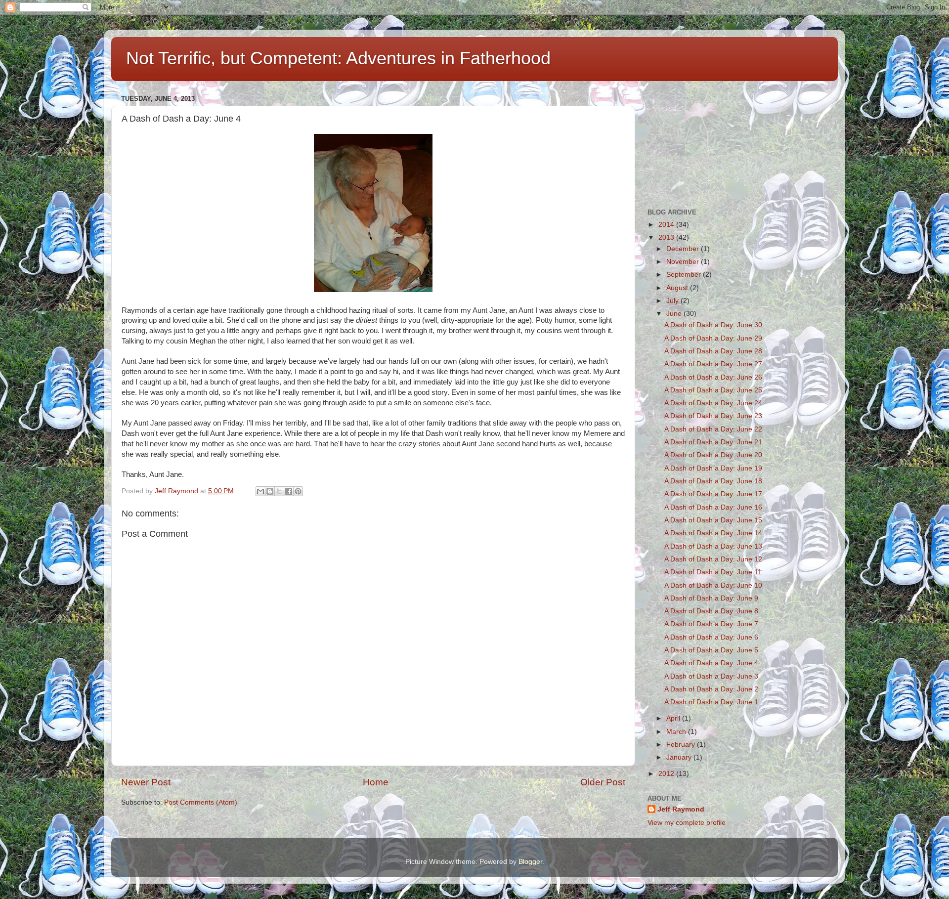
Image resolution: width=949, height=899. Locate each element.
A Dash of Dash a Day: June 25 (713, 390)
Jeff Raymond (680, 809)
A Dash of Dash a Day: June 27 (713, 364)
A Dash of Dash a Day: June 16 (713, 507)
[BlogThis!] (270, 491)
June (675, 313)
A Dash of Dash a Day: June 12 (713, 559)
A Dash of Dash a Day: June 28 (713, 351)
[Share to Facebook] (289, 491)
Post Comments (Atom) (200, 802)
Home (375, 782)
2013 (667, 237)
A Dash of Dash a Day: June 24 (713, 403)
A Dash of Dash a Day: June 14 (713, 533)
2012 (667, 773)
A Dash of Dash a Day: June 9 (711, 598)
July (673, 300)
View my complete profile (686, 822)
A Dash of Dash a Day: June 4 (711, 663)
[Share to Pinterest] (298, 491)
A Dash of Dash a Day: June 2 (711, 689)
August (678, 288)
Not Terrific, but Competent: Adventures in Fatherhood (338, 58)
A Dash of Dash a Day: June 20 (713, 455)
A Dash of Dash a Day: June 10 (713, 585)
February (681, 744)
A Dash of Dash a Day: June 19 (713, 468)
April (674, 718)
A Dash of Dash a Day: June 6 (711, 637)
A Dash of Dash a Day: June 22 (713, 429)
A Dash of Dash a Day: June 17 (713, 494)
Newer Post (146, 782)
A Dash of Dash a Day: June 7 (711, 624)
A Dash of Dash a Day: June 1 (711, 702)
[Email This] (260, 491)
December (683, 249)
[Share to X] (279, 491)
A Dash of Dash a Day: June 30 (713, 325)
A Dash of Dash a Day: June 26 (713, 377)
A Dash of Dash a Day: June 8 (711, 611)
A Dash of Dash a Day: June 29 (713, 338)
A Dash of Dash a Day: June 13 (713, 546)
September (684, 274)
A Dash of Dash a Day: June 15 (713, 520)
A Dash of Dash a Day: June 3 (711, 676)
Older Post (602, 782)
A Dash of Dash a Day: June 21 (713, 442)
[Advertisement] (696, 141)
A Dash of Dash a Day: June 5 (711, 650)
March (677, 731)
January (679, 757)
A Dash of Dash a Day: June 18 (713, 481)
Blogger (530, 861)
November (683, 261)
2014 (667, 224)
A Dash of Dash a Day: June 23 (713, 416)
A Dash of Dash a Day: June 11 (713, 572)
